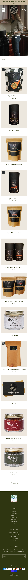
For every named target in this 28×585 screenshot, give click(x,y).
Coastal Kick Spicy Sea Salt (14, 438)
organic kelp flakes (14, 130)
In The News (14, 519)
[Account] (22, 10)
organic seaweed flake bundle (14, 267)
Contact (14, 540)
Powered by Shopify (14, 575)
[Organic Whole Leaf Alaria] (14, 217)
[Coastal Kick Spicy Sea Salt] (14, 422)
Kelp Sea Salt (14, 472)
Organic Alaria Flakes (14, 199)
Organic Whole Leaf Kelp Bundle (14, 301)
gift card (14, 404)
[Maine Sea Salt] (14, 320)
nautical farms (16, 574)
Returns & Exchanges (14, 534)
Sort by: (3, 59)
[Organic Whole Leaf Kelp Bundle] (14, 286)
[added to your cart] (25, 10)
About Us (14, 511)
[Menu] (3, 10)
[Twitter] (16, 566)
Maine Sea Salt (14, 335)
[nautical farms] (14, 10)
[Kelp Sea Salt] (14, 457)
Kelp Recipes (14, 513)
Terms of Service (14, 538)
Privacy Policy (14, 536)
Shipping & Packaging (14, 532)
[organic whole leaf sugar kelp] (14, 149)
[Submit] (24, 556)
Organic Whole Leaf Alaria (14, 233)
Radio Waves (14, 515)
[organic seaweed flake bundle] (14, 252)
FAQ (14, 523)
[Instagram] (12, 566)
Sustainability (14, 521)
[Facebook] (14, 566)
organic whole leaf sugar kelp (14, 164)
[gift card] (14, 388)
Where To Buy (14, 517)
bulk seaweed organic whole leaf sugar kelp (14, 369)
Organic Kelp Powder (14, 96)
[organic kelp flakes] (14, 114)
